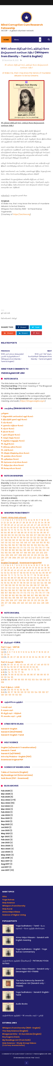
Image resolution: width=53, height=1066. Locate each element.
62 (34, 527)
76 (28, 530)
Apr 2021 (5, 836)
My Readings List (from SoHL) (16, 1040)
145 (21, 542)
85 (9, 532)
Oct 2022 (5, 806)
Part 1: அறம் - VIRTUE (10, 647)
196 (17, 552)
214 (42, 555)
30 (30, 522)
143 (13, 542)
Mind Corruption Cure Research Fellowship (22, 26)
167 (6, 547)
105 (27, 535)
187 (32, 550)
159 (24, 545)
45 (28, 525)
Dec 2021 (5, 818)
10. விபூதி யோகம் (7, 444)
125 (45, 537)
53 (5, 527)
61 (31, 527)
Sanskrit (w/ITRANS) (11, 753)
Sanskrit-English (9, 728)
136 (35, 540)
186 (28, 550)
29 (27, 522)
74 (21, 530)
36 (48, 522)
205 (7, 555)
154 (6, 545)
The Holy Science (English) (15, 1031)
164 (43, 545)
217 (6, 557)
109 (43, 535)
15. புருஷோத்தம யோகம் (10, 459)
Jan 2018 (5, 858)
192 (2, 552)
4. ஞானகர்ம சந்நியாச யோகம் (12, 425)
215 (46, 555)
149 (37, 542)
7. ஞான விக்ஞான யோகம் (10, 434)
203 (45, 552)
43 (21, 525)
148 (33, 542)
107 (35, 535)
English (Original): (10, 562)
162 (35, 545)
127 (2, 540)
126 (49, 537)
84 (5, 532)
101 (13, 535)
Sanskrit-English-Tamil (12, 735)
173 (28, 547)
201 (37, 552)
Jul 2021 (5, 827)
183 (17, 550)
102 (16, 535)
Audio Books (22, 1004)
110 (46, 535)
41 (15, 525)
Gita (4, 896)
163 (39, 545)
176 (40, 547)
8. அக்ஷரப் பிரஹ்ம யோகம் (10, 437)
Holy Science (8, 902)
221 (26, 557)
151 (45, 542)
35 (45, 522)
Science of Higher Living (14, 915)
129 (9, 540)
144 (17, 542)
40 (12, 525)
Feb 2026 (5, 791)
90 (25, 532)
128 (6, 540)
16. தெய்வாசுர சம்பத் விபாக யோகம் (14, 462)
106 (31, 535)
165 (47, 545)
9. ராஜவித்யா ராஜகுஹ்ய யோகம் (13, 440)
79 (38, 530)
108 (39, 535)
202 (41, 552)
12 (26, 520)
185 (24, 550)
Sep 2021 (5, 824)
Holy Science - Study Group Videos (19, 1044)
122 (34, 537)
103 (20, 535)
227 (2, 560)
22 (5, 522)
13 (29, 520)
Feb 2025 (5, 797)
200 (33, 552)
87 (15, 532)
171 (21, 547)
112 (2, 537)
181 (10, 550)
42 (18, 525)
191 (47, 550)
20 (48, 520)
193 (6, 552)
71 (12, 530)
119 (24, 537)
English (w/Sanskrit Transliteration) (18, 747)
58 (21, 527)
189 (40, 550)
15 (34, 520)
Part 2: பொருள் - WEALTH (12, 662)
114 (8, 537)
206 (11, 555)
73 (18, 530)
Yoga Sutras (8, 899)
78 (35, 530)
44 (25, 525)
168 (10, 547)
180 (6, 550)
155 (9, 545)
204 (3, 555)
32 (36, 522)
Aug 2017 (5, 864)
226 (47, 557)
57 (18, 527)
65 (43, 527)
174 (32, 547)
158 (21, 545)
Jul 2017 (5, 867)
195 (13, 552)
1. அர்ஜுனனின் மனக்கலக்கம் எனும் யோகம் (17, 416)
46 (32, 525)
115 (12, 537)
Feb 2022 (5, 812)
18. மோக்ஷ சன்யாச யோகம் (11, 468)
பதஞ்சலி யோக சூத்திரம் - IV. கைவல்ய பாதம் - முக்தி (22, 1015)
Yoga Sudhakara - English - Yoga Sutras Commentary (31, 950)
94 (38, 532)
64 (40, 527)
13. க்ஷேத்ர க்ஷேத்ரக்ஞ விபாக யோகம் (15, 453)
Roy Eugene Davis (11, 1037)
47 (35, 525)
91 (28, 532)
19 (45, 520)
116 (15, 537)
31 (33, 522)
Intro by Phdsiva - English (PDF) (16, 756)
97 (48, 532)
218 (9, 557)
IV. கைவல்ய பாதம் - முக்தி (11, 716)
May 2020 (5, 855)
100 (9, 535)
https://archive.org (21, 214)
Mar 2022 (5, 809)
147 (29, 542)
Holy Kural (7, 909)
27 (20, 522)
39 (8, 525)
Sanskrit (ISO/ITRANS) (11, 732)
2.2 (2, 669)
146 (25, 542)
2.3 (2, 672)
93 (35, 532)
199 (29, 552)
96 (44, 532)
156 (13, 545)
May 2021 (5, 833)
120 (27, 537)
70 (9, 530)
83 (2, 532)
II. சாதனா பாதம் (7, 710)
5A (8, 520)
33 (39, 522)
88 (19, 532)
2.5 (2, 679)
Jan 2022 (5, 815)
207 (15, 555)
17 (39, 520)
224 (38, 557)
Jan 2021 (5, 842)
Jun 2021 (5, 830)
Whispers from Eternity (13, 905)
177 (44, 547)
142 (9, 542)
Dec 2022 (5, 800)
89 (22, 532)
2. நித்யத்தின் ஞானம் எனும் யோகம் (14, 419)
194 (9, 552)
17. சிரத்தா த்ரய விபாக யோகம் (12, 465)
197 (21, 552)
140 (2, 542)
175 (36, 547)
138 (42, 540)
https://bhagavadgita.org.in (32, 401)
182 (13, 550)
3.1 (2, 689)
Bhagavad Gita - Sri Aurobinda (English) (21, 1034)
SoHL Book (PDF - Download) (15, 778)
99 (5, 535)
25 (14, 522)
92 (31, 532)
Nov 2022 (5, 803)
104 (23, 535)
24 (11, 522)
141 (6, 542)
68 (2, 530)
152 (48, 542)
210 (28, 555)
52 (2, 527)
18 (42, 520)
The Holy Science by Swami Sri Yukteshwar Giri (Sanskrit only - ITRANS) (30, 983)
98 (2, 535)
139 (46, 540)
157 (17, 545)
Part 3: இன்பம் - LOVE (10, 687)
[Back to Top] (26, 1063)
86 (12, 532)
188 (36, 550)
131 (17, 540)
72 (15, 530)
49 (42, 525)
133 (24, 540)
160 (28, 545)
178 (47, 547)
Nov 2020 (5, 848)
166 (2, 547)
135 (31, 540)
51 (48, 525)
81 (44, 530)
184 (20, 550)
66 (47, 527)
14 (31, 520)
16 (37, 520)
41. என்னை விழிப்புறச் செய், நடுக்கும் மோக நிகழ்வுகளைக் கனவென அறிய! (26, 66)
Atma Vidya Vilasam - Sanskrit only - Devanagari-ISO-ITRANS (33, 970)
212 (35, 555)
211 (32, 555)
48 (39, 525)
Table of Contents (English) (14, 772)
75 (25, 530)
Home (6, 40)
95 (41, 532)
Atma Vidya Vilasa (11, 912)
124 (42, 537)
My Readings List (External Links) (17, 775)
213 (39, 555)
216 (2, 557)
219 (18, 557)
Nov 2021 (5, 821)
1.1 (2, 649)
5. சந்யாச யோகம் (7, 428)
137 (38, 540)
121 (31, 537)
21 (2, 522)
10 (21, 520)
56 (15, 527)
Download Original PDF (12, 759)
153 (2, 545)
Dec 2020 (5, 845)
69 (5, 530)
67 (50, 527)
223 (34, 557)
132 (20, 540)
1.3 (2, 657)
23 (8, 522)
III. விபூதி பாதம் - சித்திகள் (11, 713)
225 (42, 557)
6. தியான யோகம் (7, 431)
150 (41, 542)
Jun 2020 (5, 852)
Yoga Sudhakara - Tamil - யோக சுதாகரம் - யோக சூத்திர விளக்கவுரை (30, 927)
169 (14, 547)
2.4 (2, 674)
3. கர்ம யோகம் (6, 422)
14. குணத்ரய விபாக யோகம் (11, 456)
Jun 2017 (5, 870)
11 (23, 520)
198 (25, 552)
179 (2, 550)
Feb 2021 (5, 839)
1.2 (2, 652)
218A (14, 557)
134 (27, 540)
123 (38, 537)
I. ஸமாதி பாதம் (6, 707)
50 (46, 525)
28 (24, 522)
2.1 (2, 664)
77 (31, 530)
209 (24, 555)
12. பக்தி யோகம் (7, 450)
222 (30, 557)
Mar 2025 (5, 794)
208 (20, 555)
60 (27, 527)
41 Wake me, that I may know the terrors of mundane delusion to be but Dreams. (26, 74)
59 (24, 527)
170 (17, 547)
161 (32, 545)
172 (25, 547)
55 (12, 527)
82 (47, 530)
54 (8, 527)
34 (42, 522)
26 (17, 522)
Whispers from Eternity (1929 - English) (21, 1028)
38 (5, 525)
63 (37, 527)
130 (13, 540)
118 (21, 537)
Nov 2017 (5, 861)
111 (49, 535)
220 (22, 557)
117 (18, 537)
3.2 (2, 692)
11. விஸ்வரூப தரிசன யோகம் (11, 447)
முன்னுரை (4, 413)
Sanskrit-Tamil (8, 750)
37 (2, 525)
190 (44, 550)
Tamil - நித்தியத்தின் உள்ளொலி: (13, 517)
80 (41, 530)
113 (5, 537)
